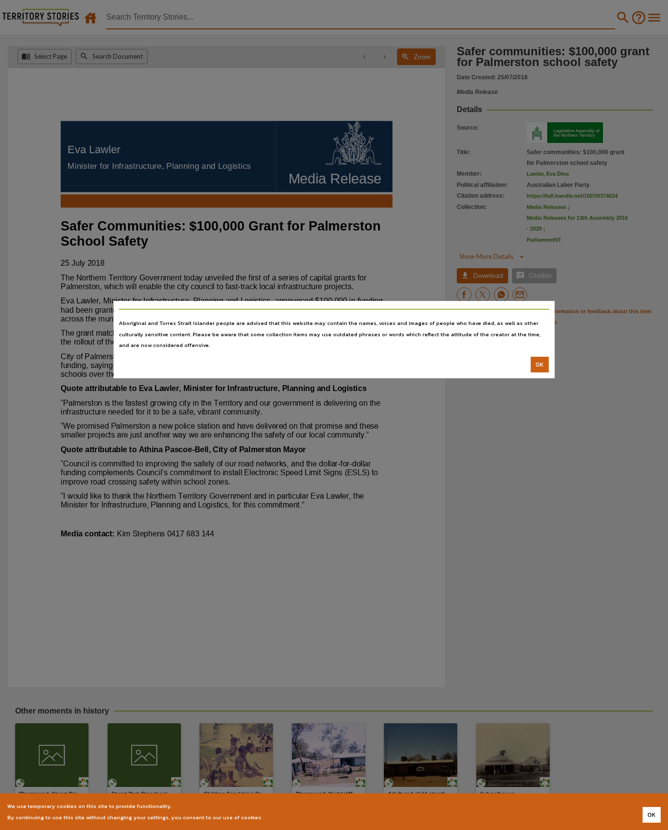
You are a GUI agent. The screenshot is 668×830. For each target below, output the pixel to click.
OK (539, 364)
